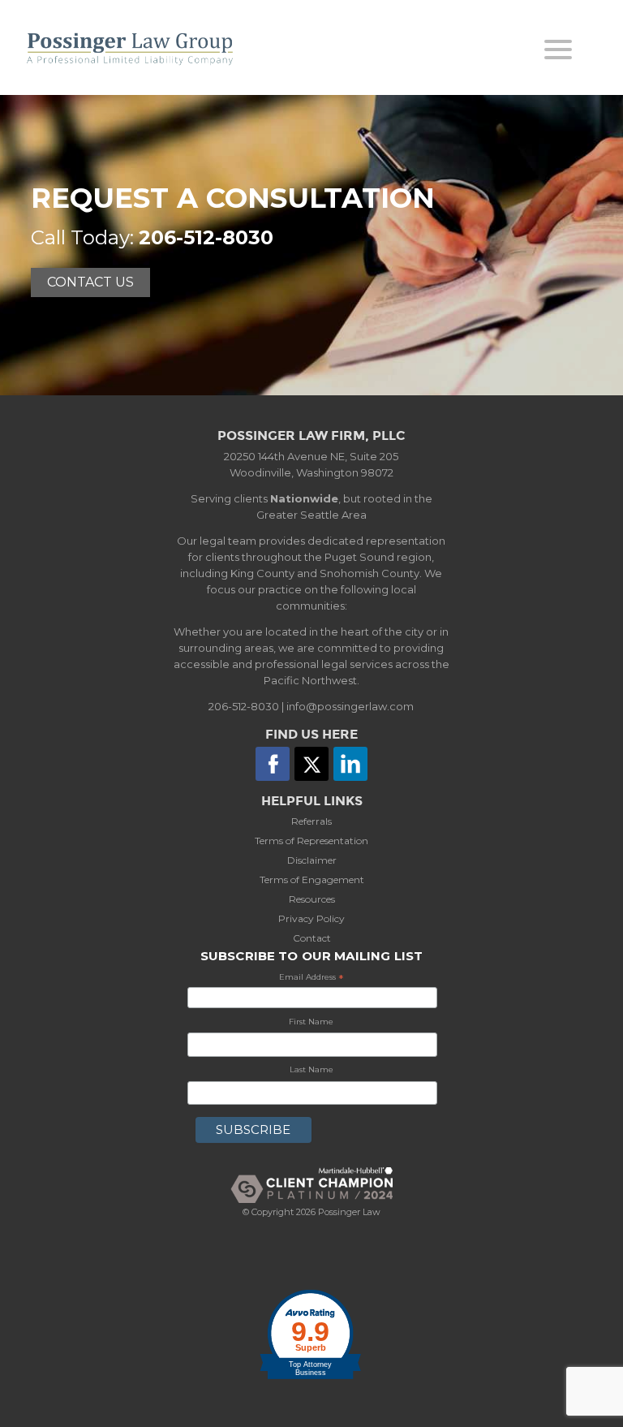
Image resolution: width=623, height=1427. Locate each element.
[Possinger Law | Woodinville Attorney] (146, 49)
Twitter (311, 764)
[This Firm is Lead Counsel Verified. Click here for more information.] (311, 1261)
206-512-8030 (206, 237)
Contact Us (90, 282)
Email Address (311, 978)
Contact (312, 938)
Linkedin (350, 764)
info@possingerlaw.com (350, 706)
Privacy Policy (311, 918)
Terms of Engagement (312, 879)
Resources (312, 899)
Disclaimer (312, 860)
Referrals (311, 821)
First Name (311, 1021)
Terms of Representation (311, 840)
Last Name (311, 1069)
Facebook (273, 764)
